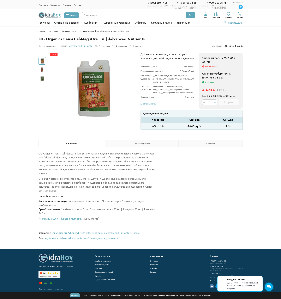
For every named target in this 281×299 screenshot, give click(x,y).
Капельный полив (161, 22)
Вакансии (55, 5)
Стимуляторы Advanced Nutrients (96, 31)
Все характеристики (148, 103)
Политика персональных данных (50, 289)
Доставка (43, 5)
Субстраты (140, 22)
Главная (41, 31)
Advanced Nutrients (70, 31)
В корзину (229, 102)
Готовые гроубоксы (102, 264)
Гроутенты (44, 22)
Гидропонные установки (116, 22)
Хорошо (75, 295)
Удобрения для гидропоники (101, 238)
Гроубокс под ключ (103, 260)
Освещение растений (66, 22)
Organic (135, 233)
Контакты (66, 5)
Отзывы (78, 5)
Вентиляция (183, 22)
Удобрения (90, 22)
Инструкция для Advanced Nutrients (59, 219)
